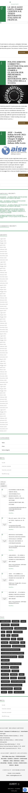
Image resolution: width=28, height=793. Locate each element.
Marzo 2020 (3, 395)
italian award (5, 667)
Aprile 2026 (2, 245)
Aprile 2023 (2, 319)
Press (3, 446)
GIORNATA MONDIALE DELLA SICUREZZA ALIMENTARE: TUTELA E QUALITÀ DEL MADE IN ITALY (13, 216)
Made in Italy (5, 674)
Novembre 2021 (4, 352)
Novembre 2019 (4, 403)
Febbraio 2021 (3, 371)
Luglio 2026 (3, 239)
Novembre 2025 (4, 255)
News (3, 442)
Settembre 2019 (4, 407)
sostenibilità (17, 688)
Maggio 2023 (3, 317)
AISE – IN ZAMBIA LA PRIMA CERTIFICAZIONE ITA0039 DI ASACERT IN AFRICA (12, 201)
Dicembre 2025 (3, 253)
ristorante (13, 678)
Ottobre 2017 (3, 431)
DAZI (3, 635)
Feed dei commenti (6, 470)
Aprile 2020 (2, 393)
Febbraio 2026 (3, 249)
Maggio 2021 (3, 365)
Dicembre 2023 (3, 302)
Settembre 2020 (4, 382)
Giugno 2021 (3, 363)
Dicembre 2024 (3, 277)
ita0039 (21, 656)
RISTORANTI (21, 678)
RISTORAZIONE (5, 681)
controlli (9, 632)
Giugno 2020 (3, 388)
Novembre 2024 (4, 279)
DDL (8, 635)
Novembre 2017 (4, 428)
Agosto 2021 (3, 359)
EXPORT (20, 639)
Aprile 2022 (2, 342)
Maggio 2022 (3, 340)
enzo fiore (15, 635)
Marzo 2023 (3, 321)
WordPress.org (5, 473)
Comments (4, 486)
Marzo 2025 (3, 270)
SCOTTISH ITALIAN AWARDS (18, 681)
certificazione (15, 624)
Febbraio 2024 (3, 298)
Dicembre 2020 (3, 376)
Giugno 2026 (3, 241)
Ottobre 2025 (3, 258)
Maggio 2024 (3, 291)
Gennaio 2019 (3, 420)
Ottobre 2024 (3, 281)
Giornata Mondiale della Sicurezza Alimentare (12, 653)
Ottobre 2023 (3, 306)
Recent (3, 484)
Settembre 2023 (4, 308)
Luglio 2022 (3, 336)
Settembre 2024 (4, 283)
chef (3, 632)
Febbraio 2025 (3, 272)
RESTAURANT (5, 678)
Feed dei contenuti (6, 466)
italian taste (15, 671)
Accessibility (17, 788)
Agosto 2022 (3, 333)
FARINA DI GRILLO (14, 642)
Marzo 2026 (3, 247)
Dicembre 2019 (3, 401)
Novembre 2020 (4, 378)
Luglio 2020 (3, 386)
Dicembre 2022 (3, 327)
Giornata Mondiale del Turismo (9, 656)
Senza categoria (6, 450)
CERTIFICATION (5, 624)
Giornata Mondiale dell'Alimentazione (10, 649)
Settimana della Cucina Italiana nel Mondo (11, 685)
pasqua (21, 674)
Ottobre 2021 (3, 355)
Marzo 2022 (3, 344)
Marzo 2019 (3, 416)
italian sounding (5, 671)
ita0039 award (5, 660)
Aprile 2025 (2, 268)
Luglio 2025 (3, 262)
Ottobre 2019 (3, 405)
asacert (23, 621)
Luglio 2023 (3, 312)
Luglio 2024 (3, 287)
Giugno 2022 (3, 338)
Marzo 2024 (3, 295)
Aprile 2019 (2, 414)
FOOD (22, 642)
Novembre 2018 (4, 424)
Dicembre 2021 (3, 350)
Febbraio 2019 (3, 418)
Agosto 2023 (3, 310)
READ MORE (22, 52)
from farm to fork (6, 646)
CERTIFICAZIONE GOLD (7, 628)
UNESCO (4, 692)
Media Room (11, 788)
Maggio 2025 (3, 266)
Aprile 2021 (2, 367)
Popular (3, 481)
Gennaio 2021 (3, 374)
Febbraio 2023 (3, 323)
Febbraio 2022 (3, 346)
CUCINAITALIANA (18, 632)
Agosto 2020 (3, 384)
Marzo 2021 (3, 369)
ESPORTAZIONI (5, 639)
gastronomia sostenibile (18, 646)
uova (10, 692)
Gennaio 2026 (3, 251)
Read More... (11, 513)
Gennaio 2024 (3, 300)
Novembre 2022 (4, 329)
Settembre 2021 (4, 357)
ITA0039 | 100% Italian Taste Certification (11, 663)
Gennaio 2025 (3, 274)
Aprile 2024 (2, 293)
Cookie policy (14, 790)
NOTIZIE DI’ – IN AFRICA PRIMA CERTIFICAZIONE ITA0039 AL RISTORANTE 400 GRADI (13, 205)
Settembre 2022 (4, 331)
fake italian (4, 642)
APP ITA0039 (15, 621)
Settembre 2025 (4, 260)
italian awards (14, 667)
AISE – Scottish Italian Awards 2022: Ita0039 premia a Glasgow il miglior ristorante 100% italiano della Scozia (17, 137)
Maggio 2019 (3, 412)
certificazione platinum (20, 628)
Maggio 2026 (3, 243)
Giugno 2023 (3, 314)
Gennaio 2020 (3, 399)
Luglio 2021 (3, 361)
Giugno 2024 (3, 289)
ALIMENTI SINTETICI (5, 621)
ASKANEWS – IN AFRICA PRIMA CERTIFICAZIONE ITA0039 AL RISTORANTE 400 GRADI (13, 197)
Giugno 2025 (3, 264)
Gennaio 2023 (3, 325)
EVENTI (13, 639)
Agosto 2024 (3, 285)
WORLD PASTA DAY (19, 692)
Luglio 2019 (3, 409)
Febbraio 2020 (3, 397)
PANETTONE (14, 674)
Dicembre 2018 (3, 422)
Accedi (3, 462)
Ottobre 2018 (3, 426)
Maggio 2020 (3, 390)
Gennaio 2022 (3, 348)
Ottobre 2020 (3, 380)
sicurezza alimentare (7, 688)
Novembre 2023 (4, 304)
